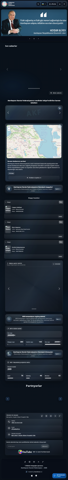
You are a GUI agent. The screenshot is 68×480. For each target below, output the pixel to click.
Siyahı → (57, 189)
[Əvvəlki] (7, 399)
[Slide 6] (34, 88)
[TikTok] (60, 416)
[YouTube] (51, 416)
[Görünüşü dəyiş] (60, 4)
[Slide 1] (28, 88)
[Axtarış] (38, 4)
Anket (60, 216)
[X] (55, 416)
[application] (34, 141)
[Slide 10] (39, 88)
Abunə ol (44, 446)
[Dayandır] (34, 38)
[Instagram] (46, 416)
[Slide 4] (32, 88)
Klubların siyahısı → (35, 178)
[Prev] (7, 69)
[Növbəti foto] (38, 38)
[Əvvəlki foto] (30, 38)
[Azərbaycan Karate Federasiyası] (8, 3)
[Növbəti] (60, 399)
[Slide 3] (34, 309)
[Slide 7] (35, 88)
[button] (9, 127)
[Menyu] (64, 4)
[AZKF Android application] (36, 475)
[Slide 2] (33, 309)
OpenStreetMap (57, 156)
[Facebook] (42, 416)
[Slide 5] (33, 88)
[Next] (61, 69)
